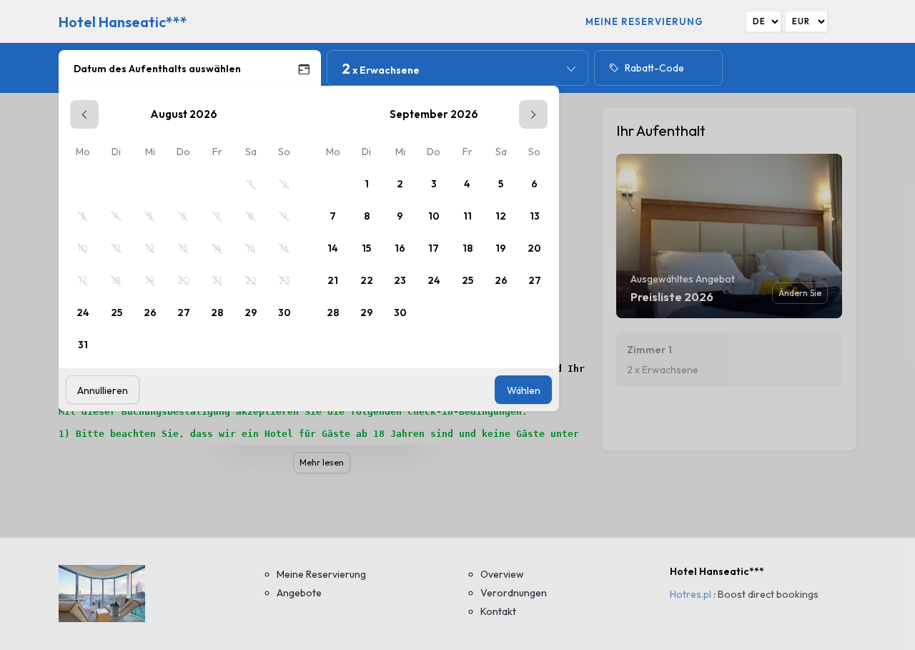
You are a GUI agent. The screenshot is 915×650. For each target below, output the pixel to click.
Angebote (299, 592)
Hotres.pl (690, 594)
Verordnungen (513, 592)
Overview (502, 574)
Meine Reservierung (644, 21)
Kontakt (498, 611)
